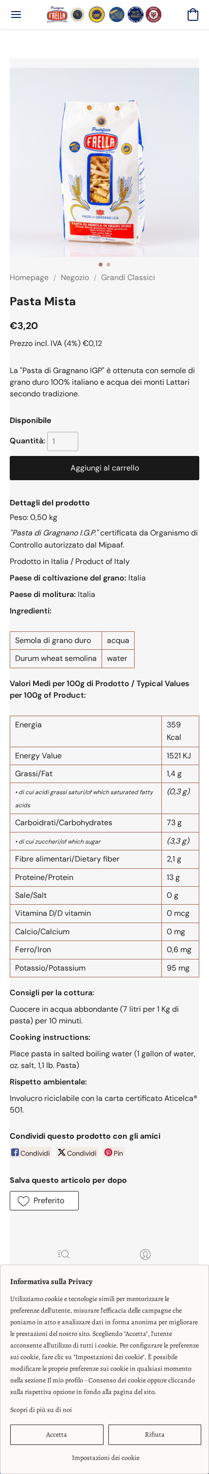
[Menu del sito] (16, 14)
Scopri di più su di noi (41, 1409)
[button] (104, 14)
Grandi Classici (128, 277)
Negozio (75, 277)
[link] (105, 1454)
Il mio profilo (145, 1268)
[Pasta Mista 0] (104, 162)
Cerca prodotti (63, 1268)
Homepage (29, 277)
